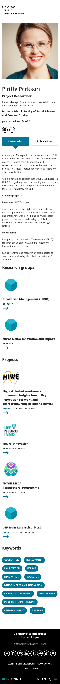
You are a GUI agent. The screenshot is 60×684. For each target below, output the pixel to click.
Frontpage (8, 7)
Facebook (7, 654)
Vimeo (53, 654)
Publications (44, 141)
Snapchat (33, 654)
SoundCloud (40, 654)
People (8, 10)
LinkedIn (27, 654)
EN (44, 679)
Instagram (13, 654)
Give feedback (31, 668)
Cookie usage (44, 663)
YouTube (20, 654)
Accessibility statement (21, 663)
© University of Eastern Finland (30, 638)
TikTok (46, 654)
